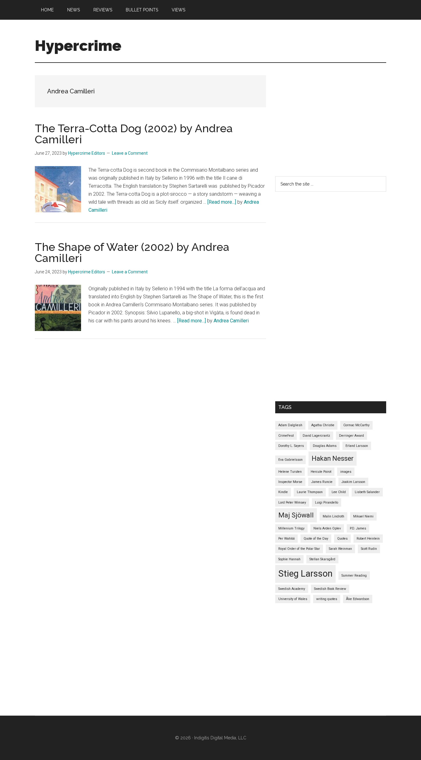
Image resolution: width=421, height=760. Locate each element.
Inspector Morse (290, 482)
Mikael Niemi (363, 516)
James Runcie (322, 482)
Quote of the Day (316, 539)
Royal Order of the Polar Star (299, 549)
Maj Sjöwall (296, 515)
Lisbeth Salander (367, 492)
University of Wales (292, 599)
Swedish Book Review (330, 589)
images (345, 472)
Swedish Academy (291, 589)
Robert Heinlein (368, 539)
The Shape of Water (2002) (104, 246)
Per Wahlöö (286, 539)
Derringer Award (351, 436)
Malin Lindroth (333, 516)
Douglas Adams (325, 446)
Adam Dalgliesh (290, 425)
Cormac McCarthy (356, 425)
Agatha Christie (322, 425)
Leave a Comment (130, 153)
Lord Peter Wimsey (292, 503)
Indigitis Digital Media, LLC (220, 737)
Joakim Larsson (353, 482)
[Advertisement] (348, 118)
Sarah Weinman (340, 549)
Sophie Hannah (289, 559)
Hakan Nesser (333, 458)
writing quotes (326, 599)
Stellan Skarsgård (322, 559)
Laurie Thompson (310, 492)
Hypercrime (78, 45)
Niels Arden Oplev (327, 528)
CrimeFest (286, 436)
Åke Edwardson (357, 599)
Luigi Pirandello (326, 503)
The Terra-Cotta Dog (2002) (106, 128)
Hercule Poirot (321, 472)
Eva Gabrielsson (290, 460)
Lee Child (339, 492)
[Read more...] (222, 202)
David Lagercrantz (316, 436)
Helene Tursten (290, 472)
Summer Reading (354, 576)
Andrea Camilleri (231, 321)
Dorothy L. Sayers (291, 446)
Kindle (283, 492)
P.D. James (358, 528)
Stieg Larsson (305, 573)
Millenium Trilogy (291, 528)
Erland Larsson (356, 446)
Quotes (342, 539)
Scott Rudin (369, 549)
